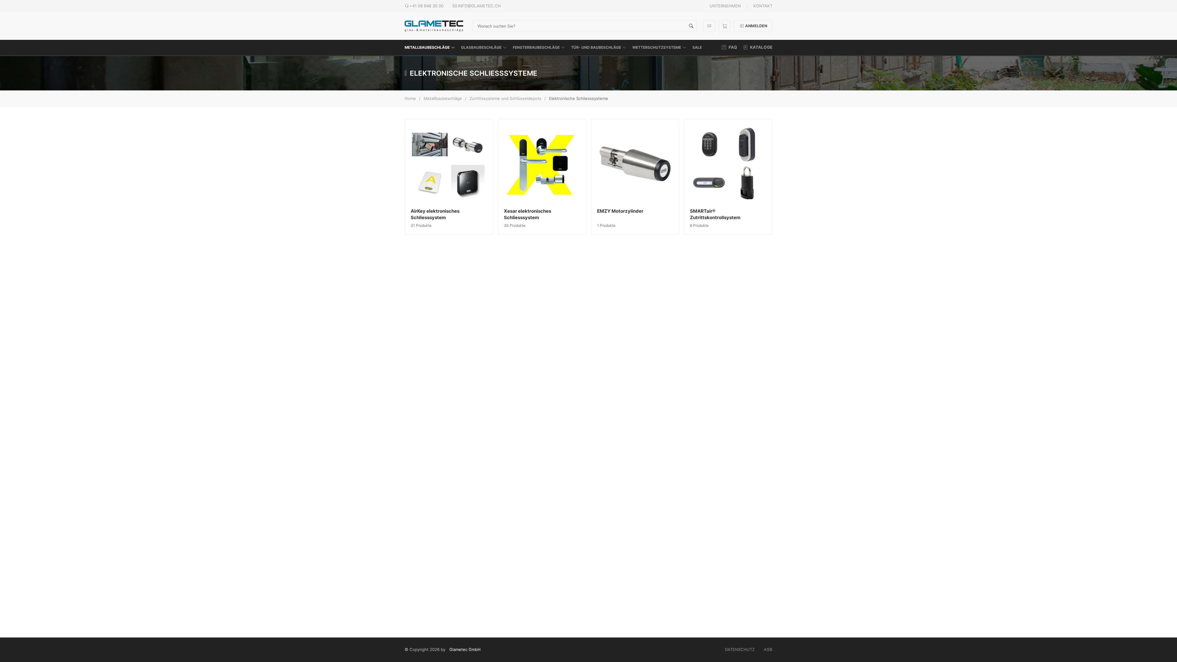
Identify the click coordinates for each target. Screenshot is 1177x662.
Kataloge (760, 47)
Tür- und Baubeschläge (596, 47)
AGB (768, 649)
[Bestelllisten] (709, 26)
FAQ (732, 47)
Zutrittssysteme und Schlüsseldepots (505, 98)
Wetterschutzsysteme (656, 47)
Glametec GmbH (465, 649)
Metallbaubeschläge (427, 47)
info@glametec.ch (479, 5)
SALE (697, 47)
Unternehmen (725, 5)
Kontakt (762, 5)
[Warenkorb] (724, 26)
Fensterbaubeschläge (536, 47)
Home (410, 98)
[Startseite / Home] (434, 26)
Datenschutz (740, 649)
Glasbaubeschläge (481, 47)
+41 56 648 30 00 (426, 5)
